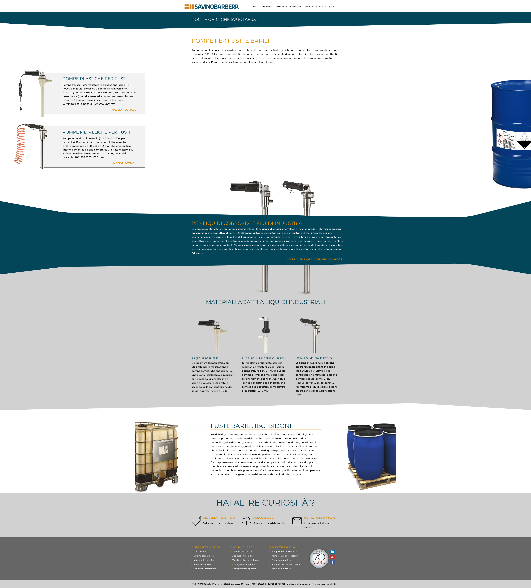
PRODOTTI (266, 7)
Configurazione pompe (243, 564)
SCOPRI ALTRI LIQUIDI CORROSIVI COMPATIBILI (315, 259)
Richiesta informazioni (321, 517)
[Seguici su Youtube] (332, 557)
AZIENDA (308, 7)
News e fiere (199, 551)
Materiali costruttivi (242, 551)
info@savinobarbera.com (298, 584)
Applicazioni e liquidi (242, 556)
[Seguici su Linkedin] (332, 552)
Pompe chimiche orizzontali (285, 556)
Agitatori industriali (281, 568)
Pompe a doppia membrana (285, 564)
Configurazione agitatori (244, 568)
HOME (255, 7)
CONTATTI (321, 7)
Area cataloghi (264, 517)
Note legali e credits (203, 560)
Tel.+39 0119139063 (276, 584)
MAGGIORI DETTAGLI (124, 109)
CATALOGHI (295, 7)
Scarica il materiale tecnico (269, 523)
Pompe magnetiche (281, 560)
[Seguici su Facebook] (332, 562)
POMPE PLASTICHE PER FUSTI (95, 78)
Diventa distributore (203, 556)
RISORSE (280, 7)
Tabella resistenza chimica (245, 560)
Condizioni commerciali (205, 568)
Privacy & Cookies (202, 564)
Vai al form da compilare (218, 523)
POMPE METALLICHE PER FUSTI (96, 132)
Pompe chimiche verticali (284, 551)
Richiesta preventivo (219, 517)
